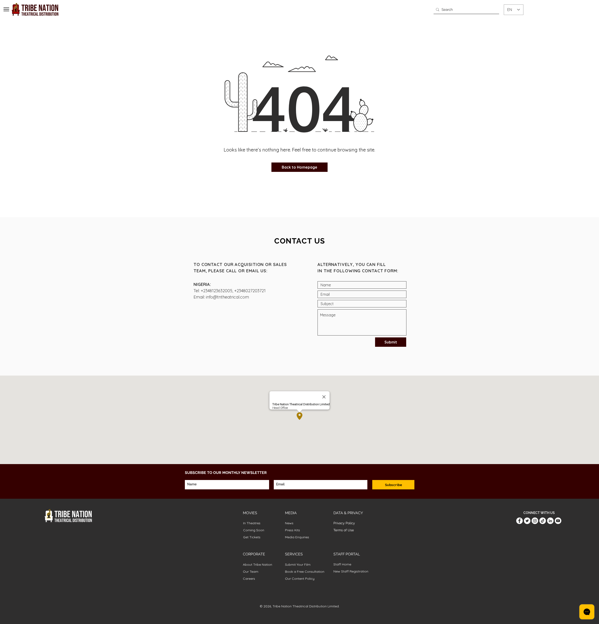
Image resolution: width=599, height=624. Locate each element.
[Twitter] (527, 520)
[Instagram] (535, 520)
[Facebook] (519, 520)
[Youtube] (558, 520)
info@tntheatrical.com (227, 297)
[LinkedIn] (550, 520)
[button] (6, 9)
